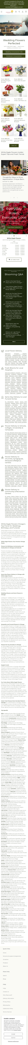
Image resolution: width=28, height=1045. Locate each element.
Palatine (13, 363)
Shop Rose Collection (14, 227)
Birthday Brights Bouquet (6, 81)
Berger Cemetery (9, 422)
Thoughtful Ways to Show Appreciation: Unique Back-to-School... (13, 178)
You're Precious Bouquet (5, 101)
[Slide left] (10, 197)
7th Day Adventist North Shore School (15, 432)
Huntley (17, 360)
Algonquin (7, 353)
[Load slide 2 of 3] (14, 236)
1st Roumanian (9, 401)
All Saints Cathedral (20, 481)
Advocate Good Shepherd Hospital (16, 377)
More (14, 341)
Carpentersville (16, 355)
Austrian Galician (17, 416)
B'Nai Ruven (12, 419)
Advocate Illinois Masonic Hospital (16, 379)
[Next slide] (18, 236)
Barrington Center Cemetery (13, 420)
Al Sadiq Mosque (9, 479)
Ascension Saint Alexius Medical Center (16, 390)
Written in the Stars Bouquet (6, 140)
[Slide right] (17, 197)
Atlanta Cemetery (15, 414)
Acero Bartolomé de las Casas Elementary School (16, 443)
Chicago (24, 355)
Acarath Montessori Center (13, 442)
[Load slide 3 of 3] (16, 236)
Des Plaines (15, 356)
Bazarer (25, 420)
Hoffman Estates (9, 360)
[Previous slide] (9, 236)
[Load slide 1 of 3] (12, 236)
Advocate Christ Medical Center (18, 376)
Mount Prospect (12, 361)
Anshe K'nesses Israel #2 (11, 409)
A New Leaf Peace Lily (20, 100)
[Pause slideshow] (26, 236)
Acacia (16, 401)
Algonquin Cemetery (11, 405)
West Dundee (21, 364)
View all (14, 145)
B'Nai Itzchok (19, 417)
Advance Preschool (21, 451)
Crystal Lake (8, 356)
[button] (19, 11)
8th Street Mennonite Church (13, 465)
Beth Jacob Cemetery (21, 422)
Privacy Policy (17, 1030)
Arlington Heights (20, 353)
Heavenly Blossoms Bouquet (19, 121)
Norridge (24, 361)
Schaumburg (13, 364)
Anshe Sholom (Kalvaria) (16, 412)
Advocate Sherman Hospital (13, 382)
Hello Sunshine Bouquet (5, 121)
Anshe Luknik (19, 411)
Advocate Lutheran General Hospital (16, 380)
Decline (13, 1037)
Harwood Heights (22, 358)
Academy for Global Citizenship (18, 440)
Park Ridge (19, 363)
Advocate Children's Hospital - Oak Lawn (16, 372)
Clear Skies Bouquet (20, 80)
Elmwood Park (13, 358)
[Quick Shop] (16, 11)
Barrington (8, 355)
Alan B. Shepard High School (12, 453)
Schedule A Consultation (14, 56)
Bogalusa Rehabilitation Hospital (14, 391)
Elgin (20, 356)
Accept (13, 1034)
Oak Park (7, 363)
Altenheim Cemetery (21, 408)
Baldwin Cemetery (22, 419)
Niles (19, 361)
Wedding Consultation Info (14, 52)
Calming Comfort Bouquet (19, 140)
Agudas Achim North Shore (19, 403)
